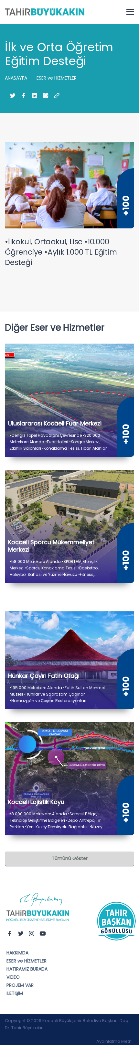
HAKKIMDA (17, 953)
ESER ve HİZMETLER (26, 961)
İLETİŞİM (14, 993)
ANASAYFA (16, 78)
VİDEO (13, 977)
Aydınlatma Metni (114, 1041)
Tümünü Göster (70, 858)
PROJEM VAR (20, 985)
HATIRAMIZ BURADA (27, 969)
